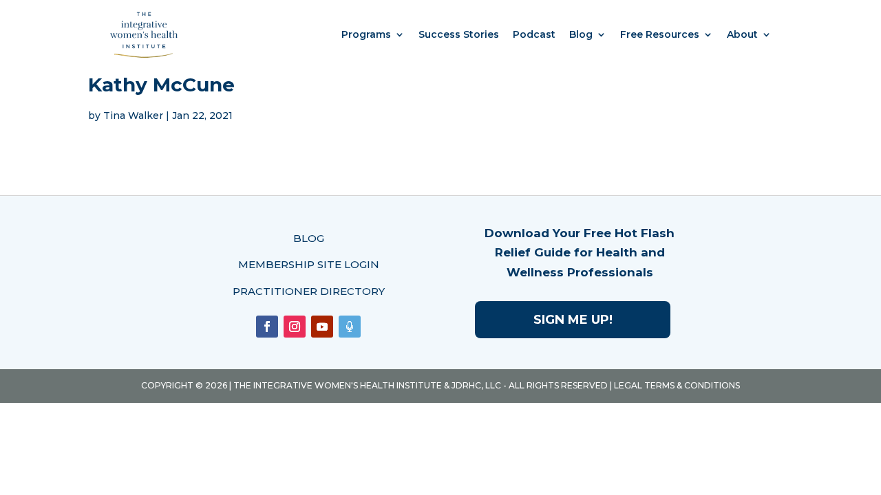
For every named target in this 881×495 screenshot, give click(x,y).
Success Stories (458, 34)
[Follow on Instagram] (295, 327)
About (742, 34)
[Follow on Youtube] (322, 327)
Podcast (534, 34)
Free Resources (659, 34)
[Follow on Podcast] (350, 327)
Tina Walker (133, 115)
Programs (366, 34)
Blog (581, 34)
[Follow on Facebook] (267, 327)
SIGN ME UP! (573, 319)
